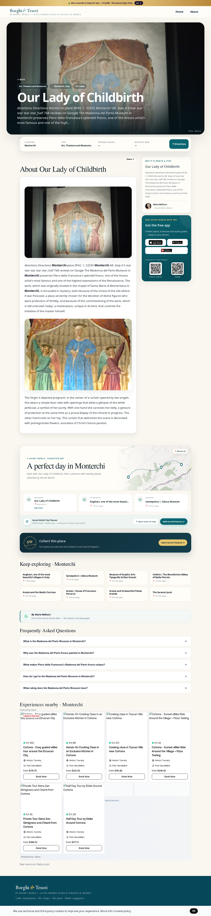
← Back (21, 79)
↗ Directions (179, 144)
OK (193, 911)
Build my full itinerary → (174, 521)
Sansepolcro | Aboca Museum (163, 501)
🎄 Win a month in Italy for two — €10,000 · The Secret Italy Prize (104, 3)
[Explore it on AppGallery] (166, 250)
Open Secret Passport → (173, 542)
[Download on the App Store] (155, 242)
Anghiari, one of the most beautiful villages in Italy (119, 501)
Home (179, 12)
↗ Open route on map (146, 521)
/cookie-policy (122, 911)
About (194, 12)
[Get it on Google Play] (177, 242)
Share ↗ (130, 159)
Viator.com (42, 864)
